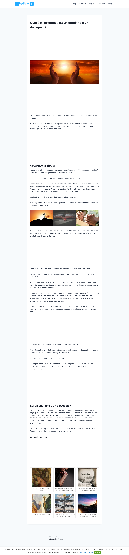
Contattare (53, 536)
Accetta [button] (97, 552)
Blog (31, 19)
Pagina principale (79, 4)
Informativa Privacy (56, 539)
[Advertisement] (64, 46)
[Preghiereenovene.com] (24, 4)
